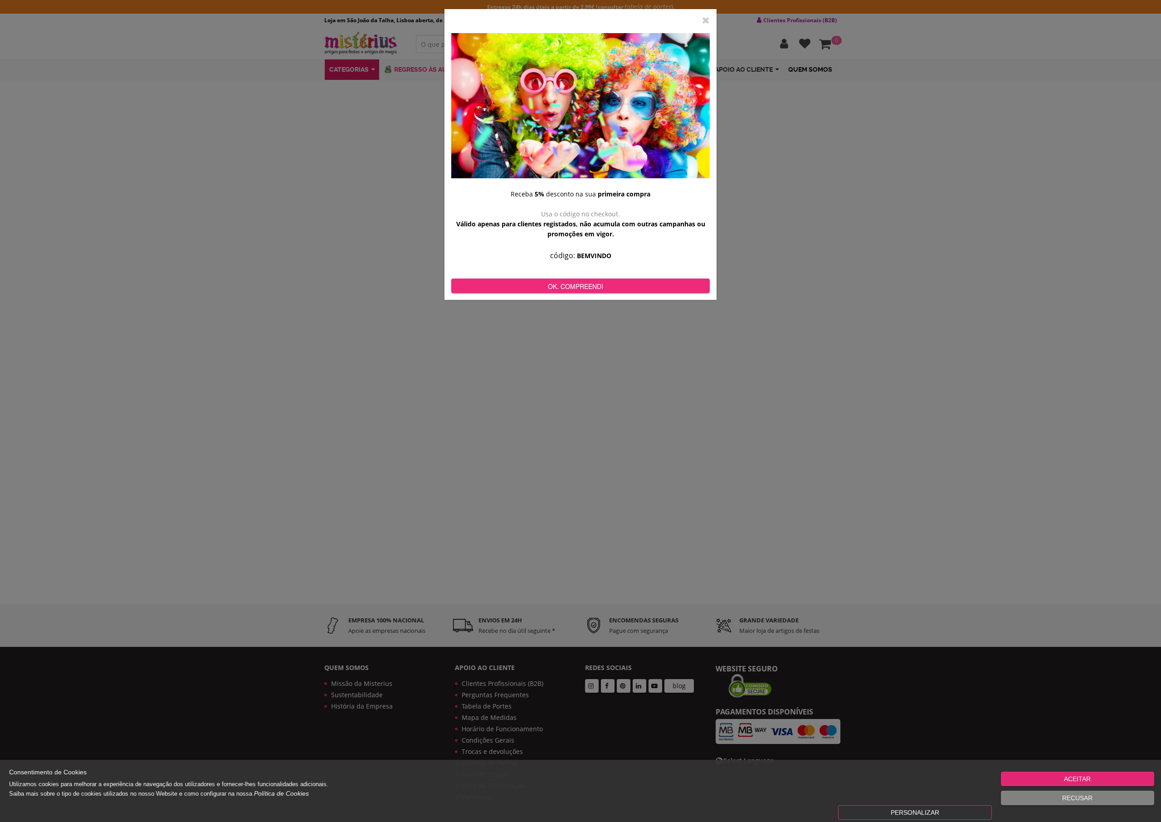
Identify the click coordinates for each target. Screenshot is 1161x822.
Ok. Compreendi (575, 286)
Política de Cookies (281, 793)
